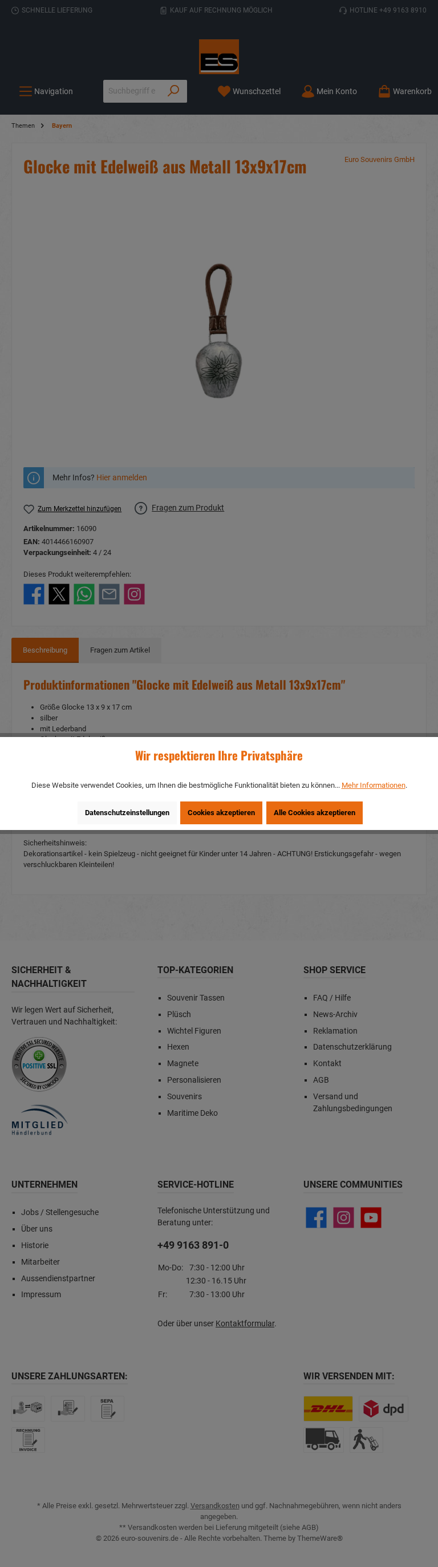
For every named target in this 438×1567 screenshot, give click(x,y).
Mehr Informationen (373, 785)
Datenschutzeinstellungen (127, 812)
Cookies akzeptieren (221, 812)
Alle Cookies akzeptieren (314, 812)
